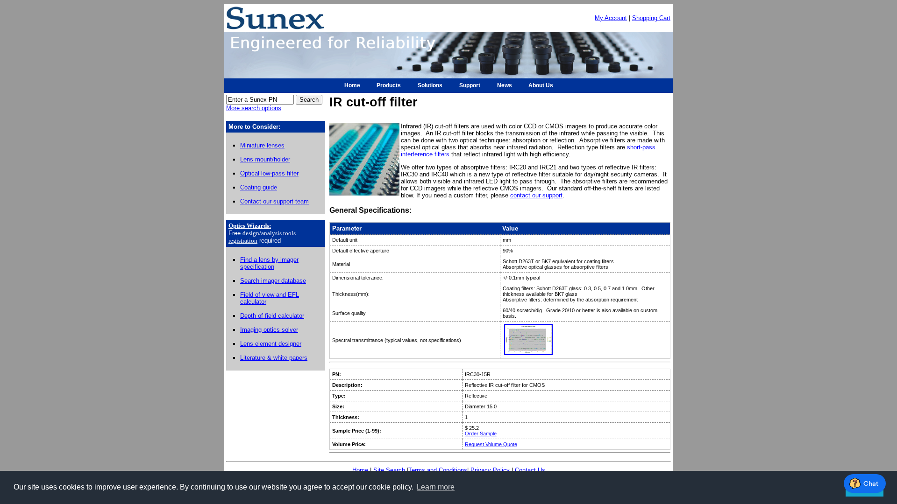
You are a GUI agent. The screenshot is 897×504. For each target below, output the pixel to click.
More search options (253, 108)
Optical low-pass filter (269, 173)
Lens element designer (270, 343)
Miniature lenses (262, 145)
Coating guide (258, 187)
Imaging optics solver (269, 329)
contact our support (536, 195)
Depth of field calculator (272, 315)
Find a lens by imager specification (269, 263)
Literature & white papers (273, 357)
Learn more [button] (436, 487)
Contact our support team (274, 201)
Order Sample (481, 433)
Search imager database (273, 280)
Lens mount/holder (265, 159)
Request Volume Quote (491, 444)
